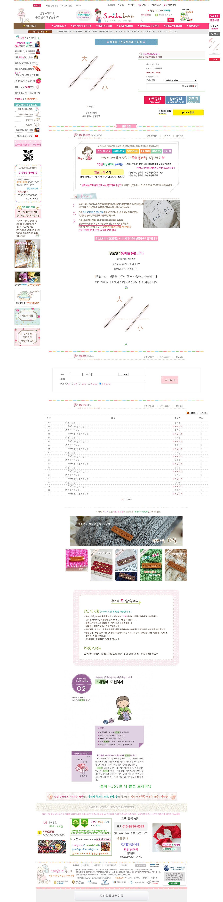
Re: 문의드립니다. (81, 427)
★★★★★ (106, 384)
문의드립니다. (74, 423)
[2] (125, 499)
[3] (128, 499)
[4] (130, 499)
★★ (75, 384)
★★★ (84, 384)
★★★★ (94, 384)
